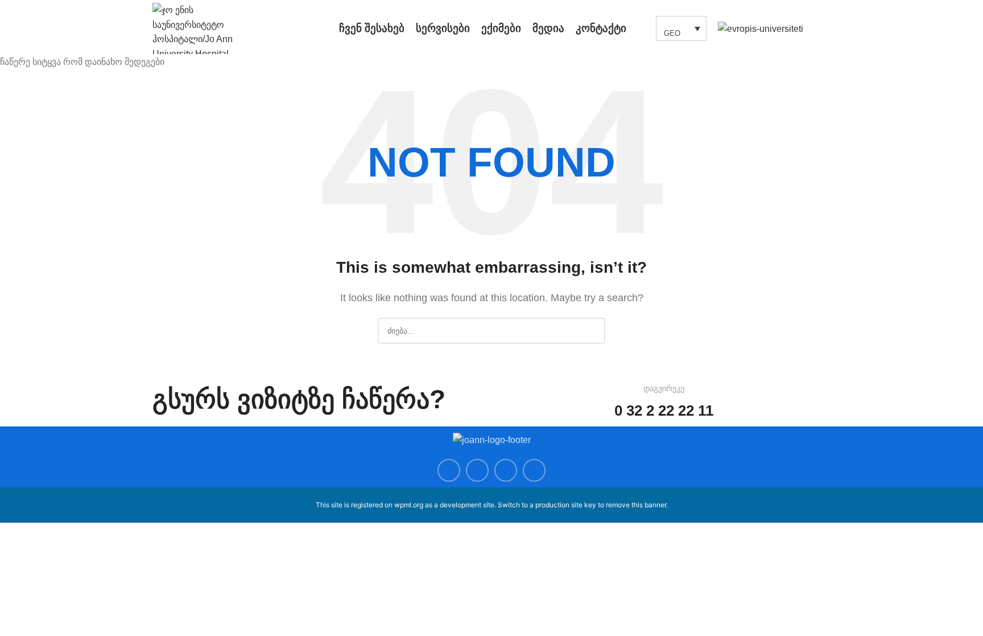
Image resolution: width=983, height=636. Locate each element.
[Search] (641, 28)
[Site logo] (206, 27)
